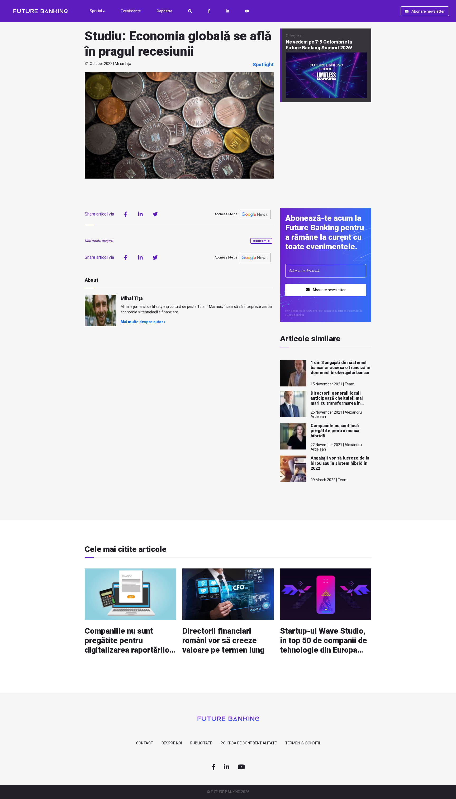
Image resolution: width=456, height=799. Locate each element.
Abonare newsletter (428, 11)
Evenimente (131, 11)
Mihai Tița (132, 298)
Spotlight (263, 64)
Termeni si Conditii (302, 743)
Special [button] (96, 11)
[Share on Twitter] (155, 214)
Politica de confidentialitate (249, 743)
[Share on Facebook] (125, 214)
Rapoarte (164, 11)
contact (144, 743)
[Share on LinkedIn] (140, 214)
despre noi (172, 743)
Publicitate (201, 743)
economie (261, 241)
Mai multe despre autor (142, 322)
